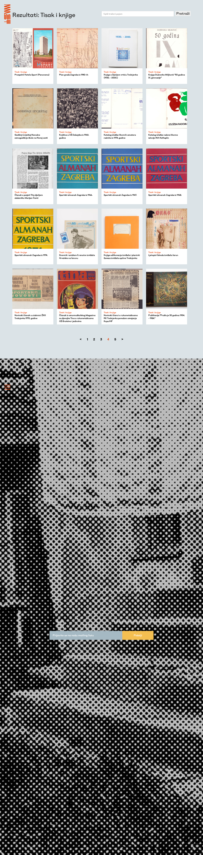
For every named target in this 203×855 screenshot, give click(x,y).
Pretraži (183, 13)
